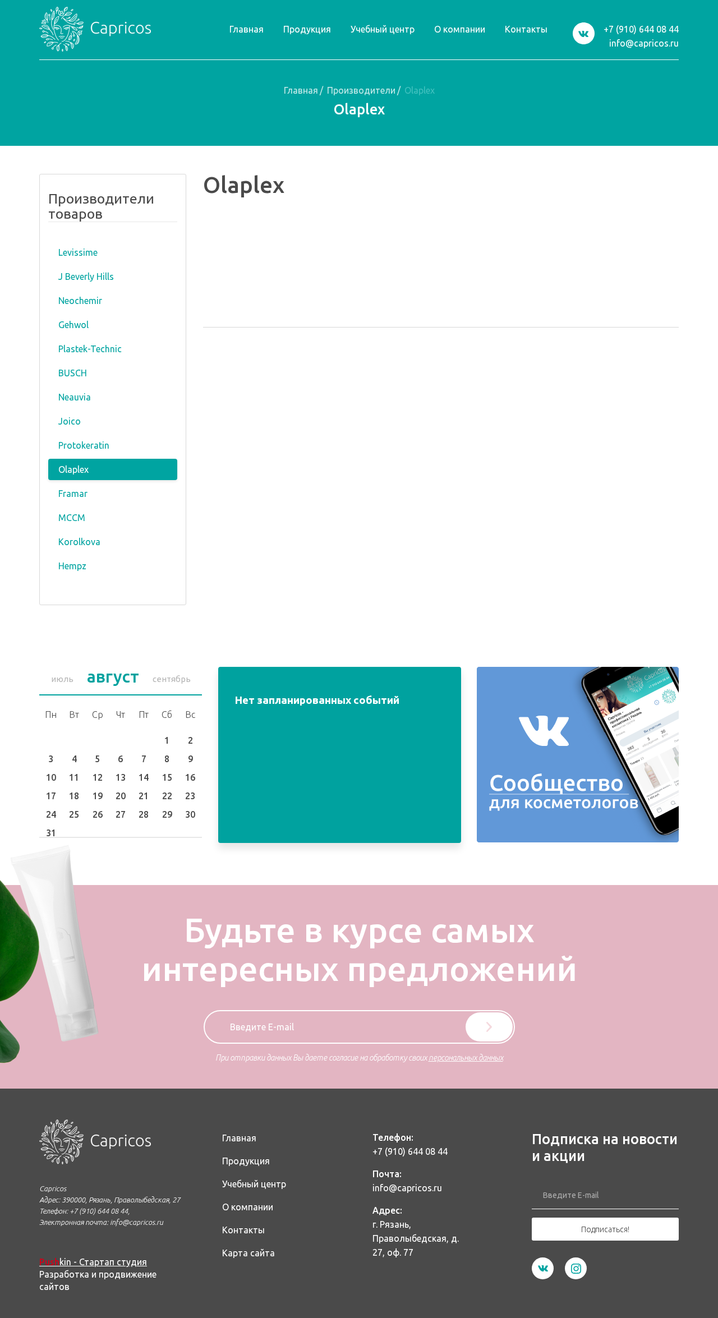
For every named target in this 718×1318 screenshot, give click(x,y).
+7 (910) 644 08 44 (641, 29)
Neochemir (80, 301)
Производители (361, 90)
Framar (73, 494)
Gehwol (73, 325)
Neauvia (74, 397)
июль (62, 679)
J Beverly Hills (86, 276)
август (113, 676)
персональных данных (466, 1057)
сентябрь (172, 679)
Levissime (78, 252)
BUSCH (72, 373)
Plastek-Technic (90, 349)
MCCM (71, 518)
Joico (69, 421)
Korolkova (79, 542)
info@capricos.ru (644, 43)
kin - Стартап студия (93, 1262)
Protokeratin (83, 445)
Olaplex (73, 469)
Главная (301, 90)
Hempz (72, 566)
